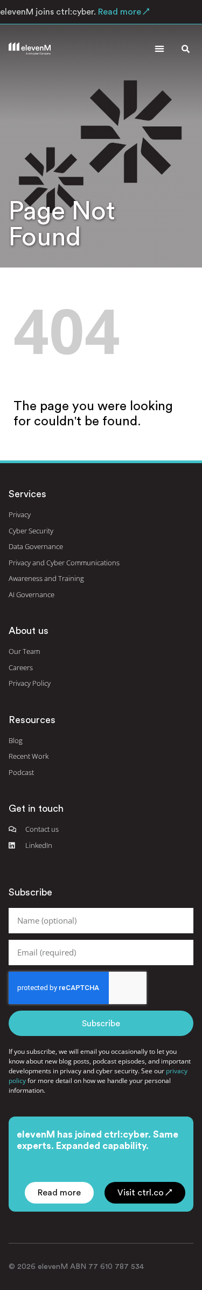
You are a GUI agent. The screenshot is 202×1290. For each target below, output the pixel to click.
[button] (159, 49)
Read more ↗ (123, 12)
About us (28, 631)
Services (27, 494)
